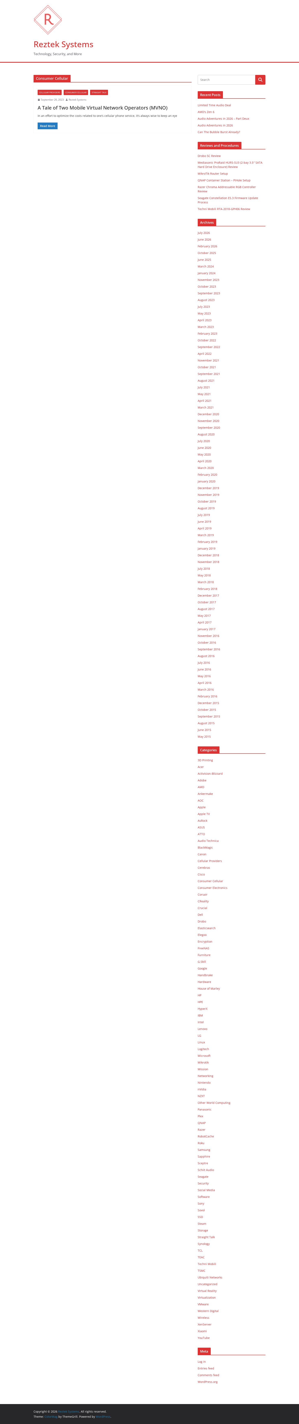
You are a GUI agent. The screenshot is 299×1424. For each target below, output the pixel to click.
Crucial (202, 908)
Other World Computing (214, 1103)
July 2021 (204, 387)
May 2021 (204, 394)
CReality (203, 901)
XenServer (205, 1324)
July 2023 (204, 307)
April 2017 (205, 622)
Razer (201, 1130)
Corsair (202, 894)
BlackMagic (205, 847)
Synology (204, 1244)
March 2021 (206, 407)
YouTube (204, 1338)
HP (199, 995)
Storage (203, 1230)
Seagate (203, 1177)
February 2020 (207, 474)
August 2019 (206, 508)
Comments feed (208, 1375)
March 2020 (206, 468)
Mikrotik (203, 1062)
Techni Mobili (207, 1264)
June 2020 (204, 448)
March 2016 (206, 689)
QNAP (202, 1123)
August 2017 (206, 609)
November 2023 (208, 280)
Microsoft (204, 1056)
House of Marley (209, 988)
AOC (201, 800)
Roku (201, 1143)
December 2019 (208, 488)
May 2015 (204, 736)
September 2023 (209, 293)
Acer (201, 767)
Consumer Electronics (212, 888)
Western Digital (208, 1311)
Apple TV (204, 814)
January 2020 (206, 481)
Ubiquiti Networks (210, 1277)
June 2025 (204, 260)
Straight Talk (99, 92)
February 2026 (207, 246)
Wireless (203, 1318)
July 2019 (204, 515)
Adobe (202, 780)
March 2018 (206, 582)
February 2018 (207, 589)
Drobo (202, 921)
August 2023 (206, 300)
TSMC (201, 1271)
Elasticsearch (207, 928)
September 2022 (209, 347)
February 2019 (207, 542)
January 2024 (206, 273)
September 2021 (209, 374)
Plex (200, 1116)
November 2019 (208, 495)
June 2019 (204, 522)
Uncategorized (207, 1284)
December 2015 (208, 703)
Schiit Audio (206, 1170)
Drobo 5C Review (209, 156)
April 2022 (205, 354)
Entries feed (206, 1368)
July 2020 (204, 441)
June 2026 (204, 239)
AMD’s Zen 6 (206, 112)
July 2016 (204, 663)
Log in (202, 1362)
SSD (200, 1217)
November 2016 (208, 636)
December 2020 (208, 414)
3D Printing (205, 760)
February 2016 (207, 696)
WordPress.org (208, 1382)
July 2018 (204, 569)
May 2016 (204, 676)
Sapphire (204, 1156)
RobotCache (206, 1136)
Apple (202, 807)
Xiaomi (202, 1331)
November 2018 (208, 562)
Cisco (201, 874)
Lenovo (202, 1029)
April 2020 (205, 461)
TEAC (201, 1257)
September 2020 (209, 427)
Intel (201, 1022)
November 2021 (208, 360)
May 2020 (204, 454)
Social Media (206, 1190)
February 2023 (207, 333)
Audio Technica (208, 841)
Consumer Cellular (75, 92)
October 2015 (207, 710)
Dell (200, 915)
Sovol (201, 1210)
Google (202, 968)
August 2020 (206, 434)
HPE (200, 1002)
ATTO (201, 834)
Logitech (203, 1049)
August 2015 (206, 723)
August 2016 (206, 656)
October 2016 (207, 642)
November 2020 (208, 421)
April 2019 (205, 528)
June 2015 (204, 730)
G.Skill (202, 962)
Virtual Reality (207, 1291)
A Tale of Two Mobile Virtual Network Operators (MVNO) (102, 107)
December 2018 (208, 555)
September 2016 (209, 649)
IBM (200, 1015)
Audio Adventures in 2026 (215, 125)
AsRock (202, 821)
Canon (202, 854)
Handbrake (205, 975)
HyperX (202, 1009)
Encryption (205, 941)
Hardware (204, 982)
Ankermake (205, 794)
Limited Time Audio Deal (214, 105)
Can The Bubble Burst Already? (219, 132)
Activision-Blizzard (210, 774)
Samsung (204, 1150)
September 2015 (209, 716)
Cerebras (204, 868)
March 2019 (206, 535)
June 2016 (204, 669)
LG (199, 1035)
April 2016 (205, 683)
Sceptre (203, 1163)
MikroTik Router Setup (213, 173)
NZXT (201, 1096)
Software (204, 1197)
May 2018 (204, 575)
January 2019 (206, 548)
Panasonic (205, 1109)
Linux (201, 1042)
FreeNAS (203, 948)
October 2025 (207, 253)
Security (203, 1183)
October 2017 (207, 602)
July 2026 (204, 233)
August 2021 (206, 380)
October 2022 (207, 340)
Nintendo (204, 1082)
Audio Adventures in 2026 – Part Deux (223, 118)
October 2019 (207, 501)
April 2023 (205, 320)
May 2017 (204, 616)
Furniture (204, 955)
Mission (203, 1069)
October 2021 (207, 367)
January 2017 (206, 629)
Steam (202, 1224)
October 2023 (207, 286)
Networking (205, 1076)
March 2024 (206, 266)
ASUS (201, 827)
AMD (201, 787)
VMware (203, 1304)
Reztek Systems (63, 44)
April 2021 (205, 401)
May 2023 (204, 313)
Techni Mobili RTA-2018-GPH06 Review (224, 209)
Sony (201, 1203)
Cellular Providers (49, 92)
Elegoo (202, 935)
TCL (200, 1250)
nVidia (202, 1089)
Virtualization (207, 1297)
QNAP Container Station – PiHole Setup (224, 180)
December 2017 (208, 595)
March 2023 (206, 327)
